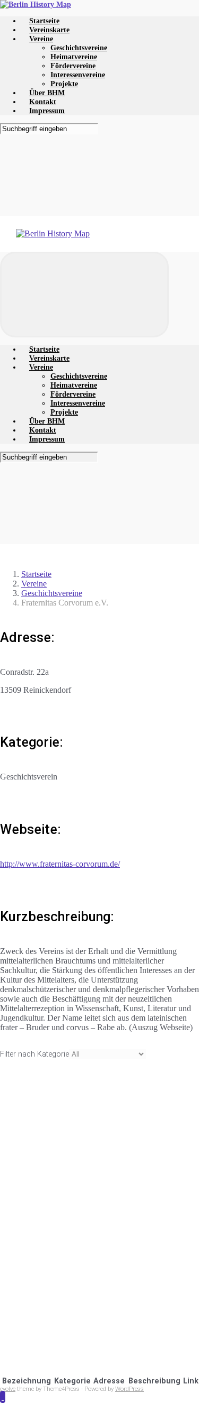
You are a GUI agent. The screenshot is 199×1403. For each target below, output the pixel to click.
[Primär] (84, 294)
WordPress (129, 1389)
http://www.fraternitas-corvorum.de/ (60, 863)
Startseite (36, 574)
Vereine (34, 583)
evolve (7, 1389)
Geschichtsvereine (51, 593)
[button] (2, 1397)
